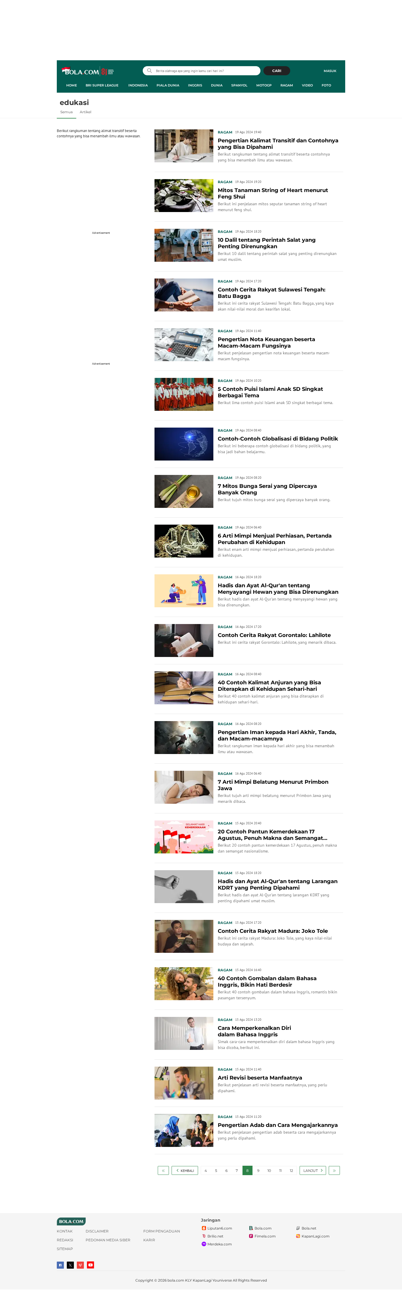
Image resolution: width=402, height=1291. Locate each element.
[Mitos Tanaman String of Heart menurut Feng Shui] (184, 195)
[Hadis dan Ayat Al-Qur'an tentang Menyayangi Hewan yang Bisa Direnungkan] (184, 590)
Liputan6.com (219, 1228)
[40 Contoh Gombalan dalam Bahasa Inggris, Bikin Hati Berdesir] (184, 983)
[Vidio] (80, 1265)
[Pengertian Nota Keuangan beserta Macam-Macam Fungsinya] (184, 344)
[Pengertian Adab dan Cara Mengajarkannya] (184, 1129)
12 (291, 1170)
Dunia (216, 85)
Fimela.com (265, 1236)
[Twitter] (70, 1265)
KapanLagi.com (316, 1236)
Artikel (85, 112)
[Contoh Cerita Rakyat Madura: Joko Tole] (184, 935)
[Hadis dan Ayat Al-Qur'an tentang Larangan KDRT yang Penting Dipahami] (184, 886)
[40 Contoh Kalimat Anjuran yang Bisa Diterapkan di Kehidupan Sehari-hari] (184, 687)
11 (280, 1170)
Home (71, 85)
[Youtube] (90, 1265)
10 (269, 1170)
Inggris (195, 85)
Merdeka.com (219, 1244)
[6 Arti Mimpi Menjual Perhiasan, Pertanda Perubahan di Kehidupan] (184, 540)
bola (88, 71)
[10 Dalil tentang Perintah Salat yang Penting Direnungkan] (184, 244)
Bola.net (309, 1228)
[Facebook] (60, 1265)
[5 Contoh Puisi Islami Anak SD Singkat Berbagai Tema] (184, 393)
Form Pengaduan (161, 1231)
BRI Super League (102, 85)
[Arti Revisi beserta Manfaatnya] (184, 1082)
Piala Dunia (168, 85)
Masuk (330, 71)
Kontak (65, 1231)
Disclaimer (97, 1231)
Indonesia (138, 85)
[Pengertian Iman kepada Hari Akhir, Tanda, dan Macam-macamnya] (184, 737)
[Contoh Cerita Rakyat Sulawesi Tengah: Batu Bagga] (184, 294)
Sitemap (65, 1249)
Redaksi (65, 1240)
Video (307, 85)
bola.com (175, 1280)
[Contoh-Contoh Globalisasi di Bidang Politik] (184, 443)
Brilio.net (215, 1236)
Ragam (286, 85)
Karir (149, 1240)
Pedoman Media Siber (108, 1240)
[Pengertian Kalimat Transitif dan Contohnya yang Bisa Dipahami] (184, 145)
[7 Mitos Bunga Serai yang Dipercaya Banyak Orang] (184, 490)
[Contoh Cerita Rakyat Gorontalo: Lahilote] (184, 640)
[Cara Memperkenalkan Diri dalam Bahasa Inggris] (184, 1032)
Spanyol (239, 85)
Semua (66, 112)
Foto (326, 85)
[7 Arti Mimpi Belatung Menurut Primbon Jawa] (184, 786)
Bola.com (263, 1228)
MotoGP (264, 85)
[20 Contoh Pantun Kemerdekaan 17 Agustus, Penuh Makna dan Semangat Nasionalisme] (184, 836)
